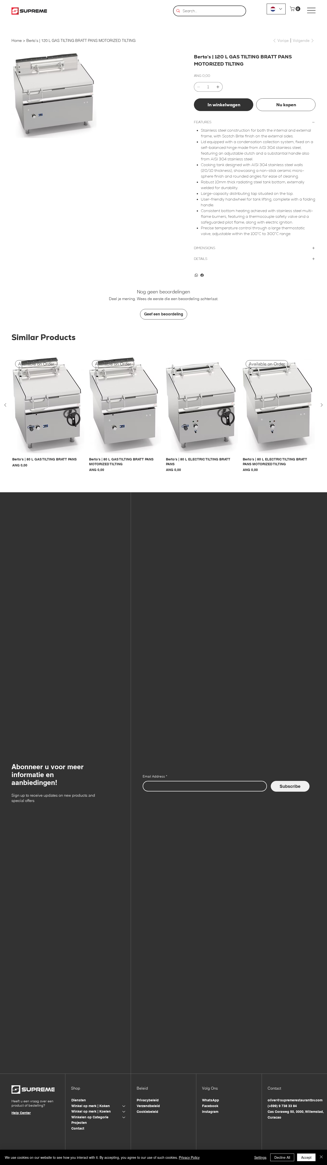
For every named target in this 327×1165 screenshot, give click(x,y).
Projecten (79, 1123)
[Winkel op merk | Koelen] (124, 1112)
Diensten (78, 1100)
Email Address (155, 776)
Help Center (21, 1113)
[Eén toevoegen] (218, 87)
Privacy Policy (189, 1157)
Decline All (282, 1157)
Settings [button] (260, 1157)
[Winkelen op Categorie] (124, 1117)
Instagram (210, 1112)
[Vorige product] (5, 405)
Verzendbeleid (148, 1106)
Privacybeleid (148, 1100)
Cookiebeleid (147, 1112)
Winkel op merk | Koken (90, 1106)
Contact (77, 1128)
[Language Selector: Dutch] (276, 9)
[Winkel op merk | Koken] (124, 1106)
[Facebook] (202, 275)
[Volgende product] (322, 405)
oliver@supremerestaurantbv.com (295, 1100)
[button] (295, 8)
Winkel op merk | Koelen (91, 1111)
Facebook (210, 1106)
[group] (163, 415)
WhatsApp (210, 1100)
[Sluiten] (321, 1157)
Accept (306, 1157)
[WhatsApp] (196, 275)
